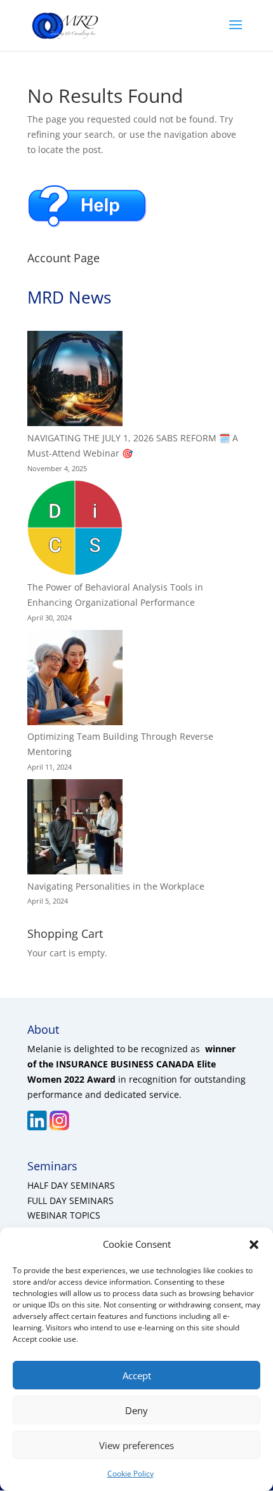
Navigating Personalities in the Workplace (115, 886)
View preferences (136, 1445)
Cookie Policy (130, 1473)
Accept (137, 1375)
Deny (136, 1410)
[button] (254, 1244)
